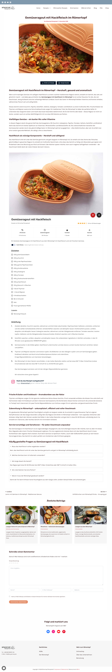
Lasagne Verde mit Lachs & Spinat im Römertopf (20, 526)
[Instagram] (5, 2)
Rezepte (46, 8)
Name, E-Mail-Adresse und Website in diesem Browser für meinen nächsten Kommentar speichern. (38, 596)
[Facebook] (2, 2)
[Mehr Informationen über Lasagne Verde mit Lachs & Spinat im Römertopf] (21, 515)
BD (77, 669)
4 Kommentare (44, 529)
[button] (49, 7)
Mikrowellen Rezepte (60, 8)
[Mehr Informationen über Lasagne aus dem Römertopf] (90, 515)
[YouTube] (8, 2)
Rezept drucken (64, 83)
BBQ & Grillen (86, 8)
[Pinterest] (10, 2)
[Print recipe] (99, 215)
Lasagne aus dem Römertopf (83, 526)
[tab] (56, 448)
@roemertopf (25, 383)
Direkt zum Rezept (49, 83)
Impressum (58, 669)
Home (38, 8)
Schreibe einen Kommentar (12, 529)
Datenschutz (65, 669)
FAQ (101, 8)
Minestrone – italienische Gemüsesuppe (52, 526)
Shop (107, 8)
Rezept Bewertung (14, 561)
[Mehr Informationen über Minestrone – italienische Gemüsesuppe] (56, 515)
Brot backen (74, 8)
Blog (95, 8)
